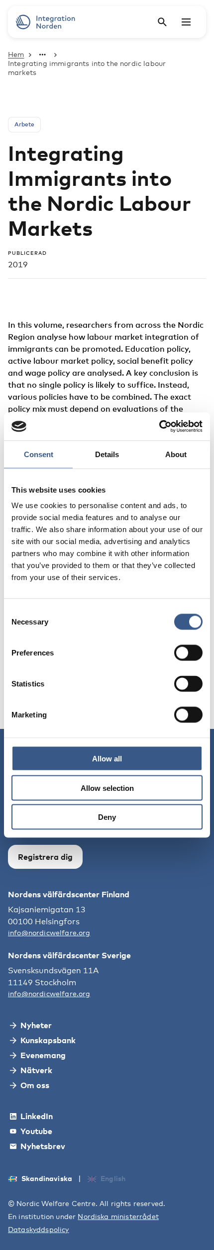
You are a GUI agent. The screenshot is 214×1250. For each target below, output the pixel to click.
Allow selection (107, 787)
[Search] (162, 22)
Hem (16, 54)
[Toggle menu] (186, 22)
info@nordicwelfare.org (49, 932)
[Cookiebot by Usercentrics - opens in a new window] (159, 426)
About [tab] (176, 454)
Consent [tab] (38, 454)
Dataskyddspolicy (38, 1229)
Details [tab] (107, 454)
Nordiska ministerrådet (118, 1216)
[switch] (188, 653)
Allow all (107, 758)
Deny (107, 817)
